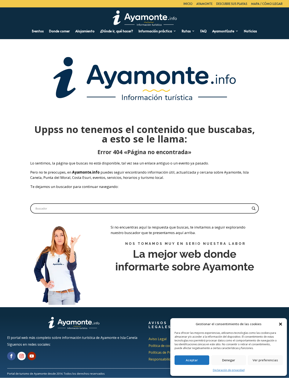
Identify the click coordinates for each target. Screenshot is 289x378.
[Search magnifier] (254, 208)
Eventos (38, 31)
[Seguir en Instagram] (21, 356)
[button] (280, 324)
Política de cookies (163, 345)
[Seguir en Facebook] (11, 356)
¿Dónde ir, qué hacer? (116, 31)
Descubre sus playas (231, 4)
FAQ (203, 31)
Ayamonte (204, 4)
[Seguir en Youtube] (32, 356)
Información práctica (155, 31)
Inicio (188, 4)
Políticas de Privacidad (166, 352)
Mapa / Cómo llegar (267, 4)
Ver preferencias (265, 360)
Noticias (250, 31)
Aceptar (192, 360)
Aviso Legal (158, 339)
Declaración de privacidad (229, 370)
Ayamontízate (223, 31)
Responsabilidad (162, 359)
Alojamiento (85, 31)
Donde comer (59, 31)
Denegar (228, 360)
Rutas (186, 31)
